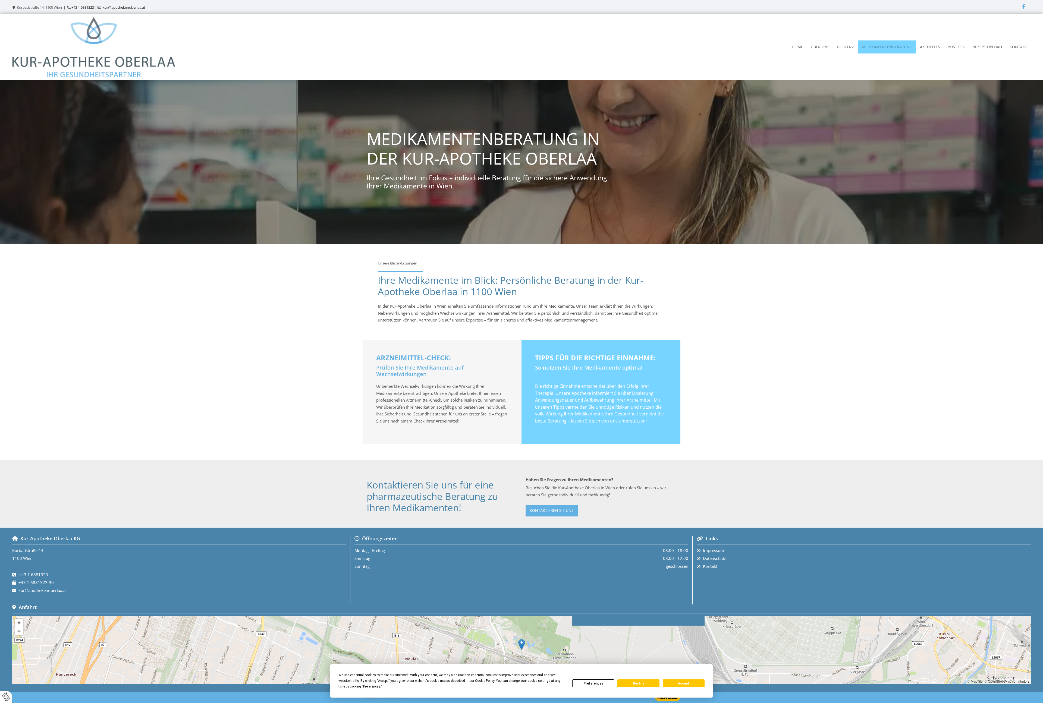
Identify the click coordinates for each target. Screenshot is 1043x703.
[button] (552, 510)
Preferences (593, 683)
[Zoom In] (19, 623)
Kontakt (1018, 46)
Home (797, 46)
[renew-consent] (6, 697)
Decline (638, 683)
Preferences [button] (371, 686)
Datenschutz (714, 558)
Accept (683, 683)
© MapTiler (975, 681)
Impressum (713, 550)
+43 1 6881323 (82, 7)
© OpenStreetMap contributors (1007, 681)
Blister (844, 46)
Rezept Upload (987, 46)
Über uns (820, 46)
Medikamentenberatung (887, 46)
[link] (845, 46)
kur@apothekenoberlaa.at (124, 7)
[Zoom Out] (19, 631)
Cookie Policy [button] (484, 681)
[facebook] (1024, 6)
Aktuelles (930, 46)
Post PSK (956, 46)
